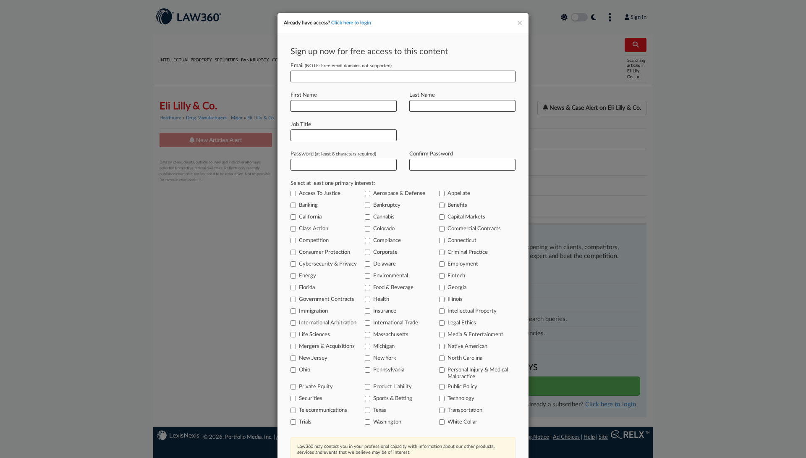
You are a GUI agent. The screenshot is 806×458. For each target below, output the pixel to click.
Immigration (313, 311)
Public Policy (462, 387)
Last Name (422, 95)
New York (384, 358)
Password (333, 154)
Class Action (313, 229)
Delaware (384, 264)
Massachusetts (390, 334)
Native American (467, 346)
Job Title (300, 124)
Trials (305, 422)
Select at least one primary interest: (332, 183)
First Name (303, 95)
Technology (460, 398)
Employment (462, 264)
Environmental (390, 276)
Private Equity (316, 387)
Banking (308, 205)
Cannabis (384, 217)
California (310, 217)
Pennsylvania (388, 370)
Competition (314, 240)
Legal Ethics (461, 323)
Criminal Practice (467, 252)
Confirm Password (431, 154)
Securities (310, 398)
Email (341, 65)
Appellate (458, 193)
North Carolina (464, 358)
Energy (307, 276)
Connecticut (461, 240)
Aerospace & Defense (399, 193)
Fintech (456, 276)
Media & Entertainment (475, 334)
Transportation (464, 410)
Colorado (384, 229)
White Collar (462, 422)
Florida (307, 287)
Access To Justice (319, 193)
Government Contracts (326, 299)
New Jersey (313, 358)
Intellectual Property (472, 311)
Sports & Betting (392, 398)
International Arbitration (327, 323)
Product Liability (392, 387)
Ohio (304, 370)
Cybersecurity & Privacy (328, 264)
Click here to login (351, 22)
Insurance (384, 311)
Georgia (456, 287)
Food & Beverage (393, 287)
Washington (387, 422)
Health (381, 299)
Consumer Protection (324, 252)
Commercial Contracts (474, 229)
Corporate (385, 252)
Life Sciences (314, 334)
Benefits (457, 205)
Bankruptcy (386, 205)
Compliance (387, 240)
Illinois (455, 299)
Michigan (384, 346)
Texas (379, 410)
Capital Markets (466, 217)
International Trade (395, 323)
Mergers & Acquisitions (327, 346)
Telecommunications (323, 410)
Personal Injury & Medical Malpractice (477, 373)
